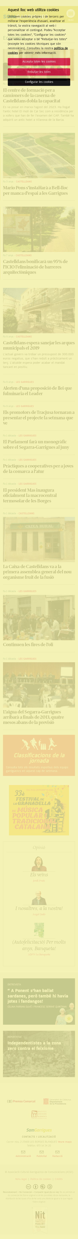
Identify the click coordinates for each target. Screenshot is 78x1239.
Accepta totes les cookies (39, 62)
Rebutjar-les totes (39, 72)
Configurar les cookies (39, 82)
